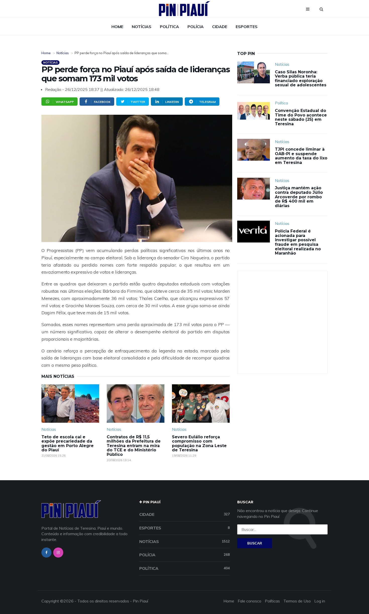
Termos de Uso (297, 600)
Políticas (272, 600)
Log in (319, 600)
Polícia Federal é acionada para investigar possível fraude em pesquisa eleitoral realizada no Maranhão (298, 242)
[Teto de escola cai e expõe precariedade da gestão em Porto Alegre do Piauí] (70, 403)
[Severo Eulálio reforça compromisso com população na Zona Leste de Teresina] (201, 403)
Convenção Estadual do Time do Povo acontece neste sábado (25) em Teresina (301, 117)
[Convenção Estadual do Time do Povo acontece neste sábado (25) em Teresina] (253, 111)
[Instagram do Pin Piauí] (58, 552)
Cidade (219, 26)
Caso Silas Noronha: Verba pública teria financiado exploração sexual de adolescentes (300, 79)
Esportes (247, 26)
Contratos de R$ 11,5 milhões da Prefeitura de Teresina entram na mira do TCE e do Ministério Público (134, 446)
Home (117, 26)
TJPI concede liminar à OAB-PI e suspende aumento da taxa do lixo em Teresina (301, 156)
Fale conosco (249, 600)
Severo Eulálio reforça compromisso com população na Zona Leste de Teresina (199, 444)
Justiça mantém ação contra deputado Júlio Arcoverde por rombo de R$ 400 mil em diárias (299, 197)
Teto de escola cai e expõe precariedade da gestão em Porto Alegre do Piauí (67, 444)
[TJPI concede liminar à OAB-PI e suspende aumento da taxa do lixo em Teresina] (253, 150)
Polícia (196, 26)
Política (169, 26)
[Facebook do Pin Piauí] (46, 552)
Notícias (141, 26)
